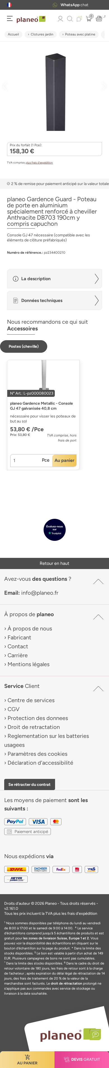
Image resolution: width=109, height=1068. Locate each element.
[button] (9, 5)
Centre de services (31, 700)
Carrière (18, 655)
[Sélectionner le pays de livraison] (9, 5)
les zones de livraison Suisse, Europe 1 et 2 (56, 938)
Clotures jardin (42, 34)
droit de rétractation (66, 983)
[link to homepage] (31, 19)
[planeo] (68, 1034)
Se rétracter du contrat (29, 784)
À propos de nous (30, 628)
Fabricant (19, 637)
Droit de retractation (34, 727)
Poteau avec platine (80, 34)
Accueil (13, 34)
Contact (18, 646)
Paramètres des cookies (37, 753)
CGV (14, 709)
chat (61, 5)
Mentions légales (28, 664)
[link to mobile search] (70, 18)
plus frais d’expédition (39, 162)
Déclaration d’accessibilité (40, 762)
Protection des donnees (38, 718)
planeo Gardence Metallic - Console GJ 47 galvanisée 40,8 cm (41, 406)
